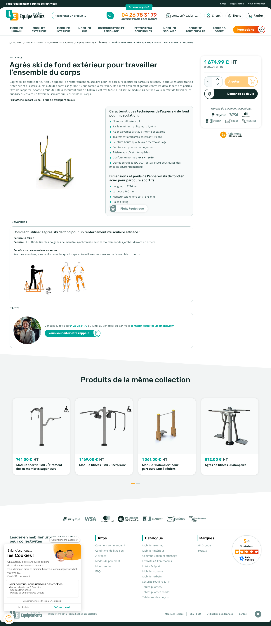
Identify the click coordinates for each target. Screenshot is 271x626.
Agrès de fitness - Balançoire (225, 465)
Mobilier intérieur (63, 30)
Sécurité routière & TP (195, 30)
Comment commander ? (110, 545)
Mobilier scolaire (169, 30)
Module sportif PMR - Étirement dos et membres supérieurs (39, 466)
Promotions (245, 29)
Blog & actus (237, 3)
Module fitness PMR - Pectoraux (102, 465)
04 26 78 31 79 (139, 15)
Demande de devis (240, 93)
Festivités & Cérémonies (143, 30)
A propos (100, 555)
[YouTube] (258, 614)
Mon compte (103, 566)
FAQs (223, 3)
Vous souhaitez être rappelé (68, 333)
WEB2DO (93, 614)
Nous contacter (256, 3)
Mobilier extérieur (39, 30)
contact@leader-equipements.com (152, 325)
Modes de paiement (107, 561)
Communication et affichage (111, 30)
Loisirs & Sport (219, 30)
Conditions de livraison (109, 550)
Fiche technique (132, 208)
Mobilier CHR (84, 30)
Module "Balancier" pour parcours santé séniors (160, 466)
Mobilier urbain (16, 30)
